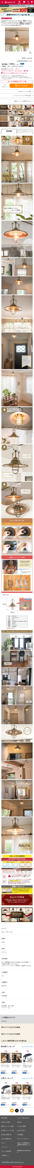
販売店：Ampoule (27, 58)
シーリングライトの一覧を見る (22, 95)
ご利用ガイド (5, 1155)
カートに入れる (21, 85)
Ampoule (3, 1021)
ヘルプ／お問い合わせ (23, 1118)
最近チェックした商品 (7, 1126)
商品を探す (4, 1118)
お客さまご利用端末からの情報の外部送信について (23, 1144)
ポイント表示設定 (6, 1151)
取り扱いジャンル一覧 (7, 1130)
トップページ (4, 5)
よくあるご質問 (21, 1126)
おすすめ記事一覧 (6, 1138)
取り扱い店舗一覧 (6, 1134)
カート (3, 1143)
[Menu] (2, 2)
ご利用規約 (20, 1134)
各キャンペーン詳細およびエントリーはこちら (15, 73)
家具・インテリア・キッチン (17, 5)
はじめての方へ (21, 1130)
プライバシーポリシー (23, 1138)
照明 (29, 5)
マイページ (4, 1147)
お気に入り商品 (5, 1122)
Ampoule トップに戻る (24, 91)
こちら (22, 1162)
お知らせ (19, 1122)
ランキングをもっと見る (27, 1046)
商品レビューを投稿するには (22, 101)
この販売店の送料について (24, 61)
